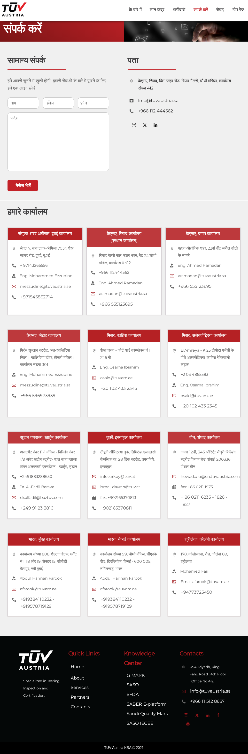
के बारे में (135, 9)
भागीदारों (179, 9)
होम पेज (238, 9)
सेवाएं (220, 9)
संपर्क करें (201, 9)
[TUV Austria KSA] (14, 15)
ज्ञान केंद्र (157, 9)
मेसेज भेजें (23, 185)
